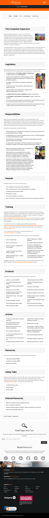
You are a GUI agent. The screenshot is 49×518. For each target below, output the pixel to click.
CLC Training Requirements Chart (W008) (13, 283)
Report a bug (35, 16)
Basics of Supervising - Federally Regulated (34, 239)
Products (16, 486)
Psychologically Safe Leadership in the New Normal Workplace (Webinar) (36, 256)
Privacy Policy (28, 490)
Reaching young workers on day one (35, 341)
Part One (6, 228)
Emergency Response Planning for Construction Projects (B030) (14, 292)
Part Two (12, 228)
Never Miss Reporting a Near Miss (35, 334)
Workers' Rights (9, 389)
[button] (10, 509)
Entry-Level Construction (11, 242)
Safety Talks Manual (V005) (12, 305)
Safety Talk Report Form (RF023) (34, 303)
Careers (16, 491)
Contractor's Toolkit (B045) (33, 286)
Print (21, 16)
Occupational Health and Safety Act (35, 242)
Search (3, 439)
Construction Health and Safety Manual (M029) (14, 286)
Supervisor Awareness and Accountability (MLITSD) (17, 402)
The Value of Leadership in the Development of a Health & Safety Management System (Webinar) (34, 246)
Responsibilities (9, 387)
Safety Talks (11, 381)
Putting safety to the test (32, 323)
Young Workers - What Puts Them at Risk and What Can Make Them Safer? (35, 327)
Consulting (16, 488)
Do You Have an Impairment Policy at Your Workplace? (14, 334)
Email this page (27, 16)
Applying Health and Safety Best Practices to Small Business (34, 331)
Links (37, 488)
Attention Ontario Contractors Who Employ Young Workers (13, 327)
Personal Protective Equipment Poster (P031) (35, 300)
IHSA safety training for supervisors (35, 338)
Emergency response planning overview (15, 341)
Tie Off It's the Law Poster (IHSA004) (35, 305)
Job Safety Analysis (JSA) (12, 385)
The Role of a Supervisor (10, 232)
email (9, 478)
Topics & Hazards (8, 416)
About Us (6, 488)
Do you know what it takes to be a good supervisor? (15, 319)
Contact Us (27, 488)
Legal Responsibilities (11, 358)
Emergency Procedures (11, 361)
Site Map (37, 486)
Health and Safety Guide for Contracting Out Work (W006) (36, 296)
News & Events (7, 490)
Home (5, 486)
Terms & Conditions (29, 491)
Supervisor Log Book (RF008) (12, 280)
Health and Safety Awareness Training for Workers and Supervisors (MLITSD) (23, 407)
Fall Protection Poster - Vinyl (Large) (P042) (14, 296)
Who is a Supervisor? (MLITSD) (13, 405)
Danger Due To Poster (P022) (12, 289)
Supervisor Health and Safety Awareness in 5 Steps (16, 218)
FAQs (26, 486)
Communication (9, 363)
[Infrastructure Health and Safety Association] (15, 2)
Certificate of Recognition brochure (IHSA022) (35, 283)
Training (5, 491)
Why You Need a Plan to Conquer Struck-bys (15, 338)
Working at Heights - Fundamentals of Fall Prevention (14, 246)
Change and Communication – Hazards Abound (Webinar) (14, 256)
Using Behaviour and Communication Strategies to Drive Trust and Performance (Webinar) (35, 252)
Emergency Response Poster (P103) (35, 292)
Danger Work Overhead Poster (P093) (35, 289)
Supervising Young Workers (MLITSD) (14, 409)
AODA (15, 490)
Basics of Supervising (11, 239)
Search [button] (44, 442)
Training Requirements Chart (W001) (35, 280)
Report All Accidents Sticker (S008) (14, 303)
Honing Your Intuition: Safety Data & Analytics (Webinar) (14, 252)
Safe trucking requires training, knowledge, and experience (13, 323)
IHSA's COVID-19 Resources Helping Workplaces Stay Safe (35, 319)
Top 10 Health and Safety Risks (13, 331)
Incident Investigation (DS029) (13, 300)
